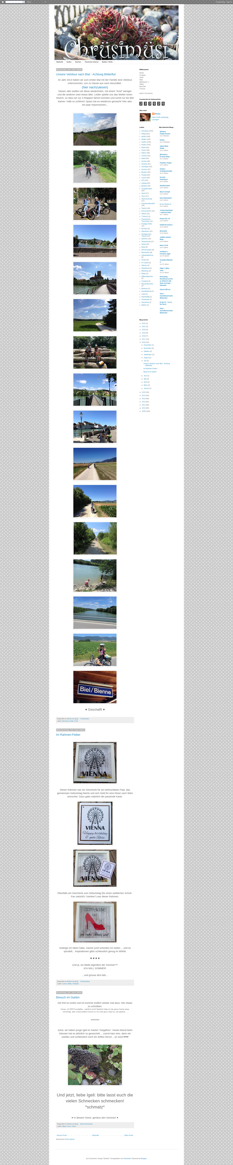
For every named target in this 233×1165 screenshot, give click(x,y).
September (148, 355)
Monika (157, 114)
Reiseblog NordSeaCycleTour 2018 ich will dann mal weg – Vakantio (166, 281)
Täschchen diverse (92, 62)
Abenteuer (65, 721)
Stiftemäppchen (147, 276)
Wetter (143, 139)
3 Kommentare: (85, 981)
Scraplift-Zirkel (146, 189)
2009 (144, 411)
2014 (144, 395)
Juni (145, 376)
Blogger (144, 1158)
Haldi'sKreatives (166, 225)
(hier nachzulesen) (95, 87)
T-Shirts (144, 216)
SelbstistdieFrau (147, 255)
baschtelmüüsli (166, 198)
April (146, 382)
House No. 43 (165, 219)
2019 (144, 333)
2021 (144, 326)
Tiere (143, 196)
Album (143, 214)
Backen (144, 172)
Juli (145, 361)
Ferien (76, 721)
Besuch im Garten (68, 997)
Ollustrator (127, 1158)
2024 (144, 323)
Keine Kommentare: (86, 1124)
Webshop (144, 271)
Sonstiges (145, 167)
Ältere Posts (128, 1135)
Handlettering (146, 291)
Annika (144, 161)
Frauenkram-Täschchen (146, 220)
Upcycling (145, 302)
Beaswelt (163, 231)
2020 (144, 330)
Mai (145, 379)
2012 (144, 402)
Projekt (144, 175)
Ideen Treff (164, 245)
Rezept (144, 229)
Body (143, 247)
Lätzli (143, 294)
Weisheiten (145, 252)
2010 (144, 408)
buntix (162, 140)
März (146, 385)
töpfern (144, 305)
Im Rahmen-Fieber (68, 734)
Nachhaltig (145, 297)
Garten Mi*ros (165, 289)
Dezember (148, 345)
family (71, 721)
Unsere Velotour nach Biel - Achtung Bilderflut (86, 74)
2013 (144, 399)
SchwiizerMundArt (148, 203)
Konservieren (146, 211)
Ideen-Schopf (165, 192)
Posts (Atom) (69, 1139)
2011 (144, 405)
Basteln (144, 186)
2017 (144, 339)
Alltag (64, 1126)
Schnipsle (75, 983)
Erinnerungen (146, 250)
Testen (143, 260)
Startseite (59, 62)
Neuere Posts (62, 1135)
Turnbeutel (145, 299)
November (148, 348)
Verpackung (145, 241)
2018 (144, 336)
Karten (69, 62)
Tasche (144, 208)
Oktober (147, 351)
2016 (144, 342)
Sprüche (144, 239)
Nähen (143, 153)
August (146, 358)
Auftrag (144, 183)
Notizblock (145, 268)
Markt (143, 158)
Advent (144, 244)
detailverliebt (165, 186)
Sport (143, 193)
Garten (73, 1126)
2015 (144, 392)
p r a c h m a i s (165, 204)
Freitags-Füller (146, 224)
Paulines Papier (166, 163)
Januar (146, 388)
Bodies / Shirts (107, 62)
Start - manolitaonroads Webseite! (166, 296)
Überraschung (146, 199)
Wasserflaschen (147, 284)
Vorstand (144, 281)
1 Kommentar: (85, 719)
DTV (143, 180)
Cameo (64, 983)
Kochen (144, 169)
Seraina (144, 164)
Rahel (143, 147)
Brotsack (144, 288)
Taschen (78, 62)
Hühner (144, 265)
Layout (143, 178)
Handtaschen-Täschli (146, 235)
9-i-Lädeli (144, 263)
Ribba (70, 983)
